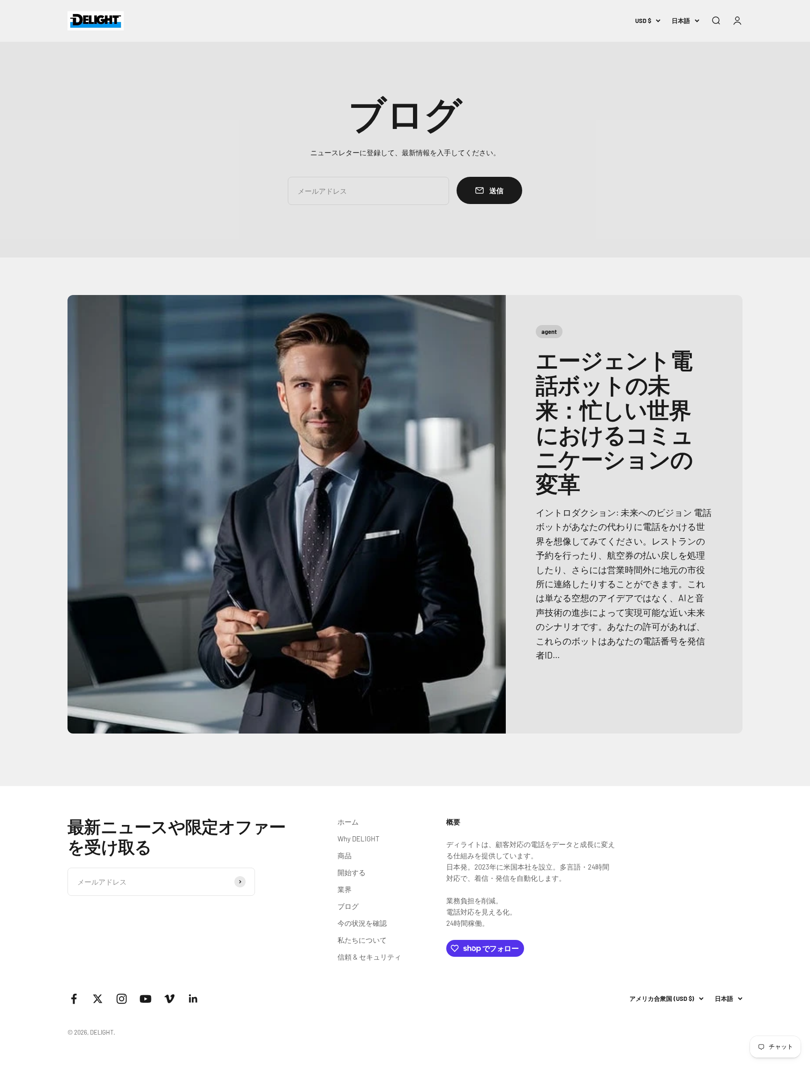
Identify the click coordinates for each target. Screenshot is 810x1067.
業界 (345, 889)
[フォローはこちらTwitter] (97, 998)
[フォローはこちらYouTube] (145, 998)
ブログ (348, 906)
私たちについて (362, 940)
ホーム (348, 821)
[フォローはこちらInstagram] (121, 998)
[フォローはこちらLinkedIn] (193, 998)
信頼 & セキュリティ (369, 957)
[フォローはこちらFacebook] (74, 998)
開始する (352, 872)
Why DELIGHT (359, 838)
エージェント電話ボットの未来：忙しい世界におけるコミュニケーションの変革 (614, 421)
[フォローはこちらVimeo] (169, 998)
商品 (345, 855)
